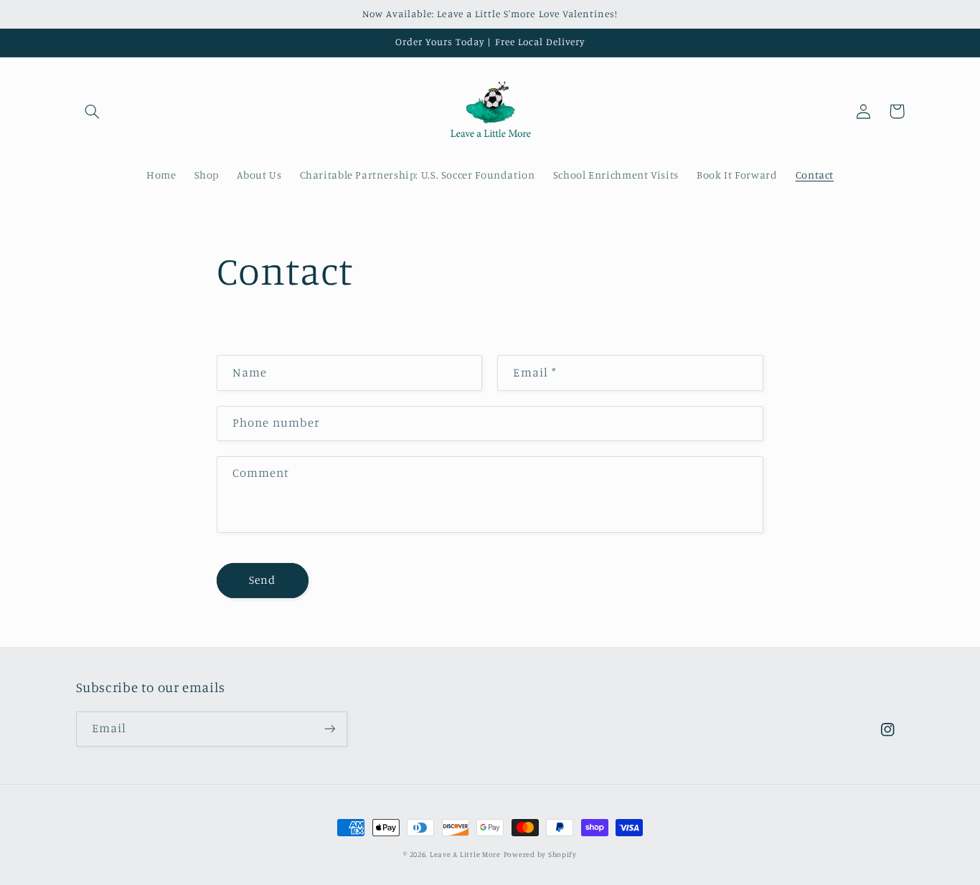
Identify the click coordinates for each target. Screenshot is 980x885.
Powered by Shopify (540, 854)
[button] (92, 111)
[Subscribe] (329, 729)
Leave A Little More (465, 854)
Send (262, 580)
